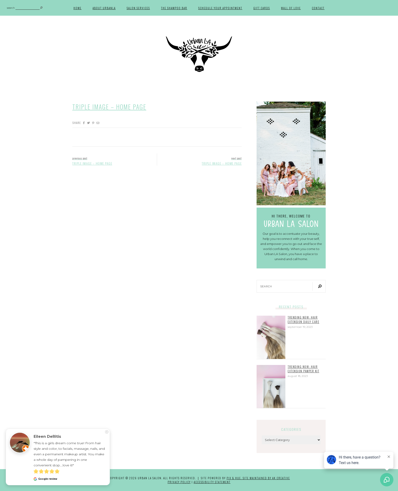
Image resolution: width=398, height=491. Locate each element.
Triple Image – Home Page (109, 106)
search (11, 8)
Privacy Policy (179, 482)
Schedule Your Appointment (220, 8)
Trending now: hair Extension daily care (303, 319)
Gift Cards (261, 8)
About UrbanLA (104, 8)
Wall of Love (291, 8)
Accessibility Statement (212, 482)
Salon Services (138, 8)
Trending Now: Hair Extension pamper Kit (303, 369)
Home (77, 8)
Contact (318, 8)
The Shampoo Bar (174, 8)
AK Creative (281, 478)
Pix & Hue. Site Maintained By (249, 478)
